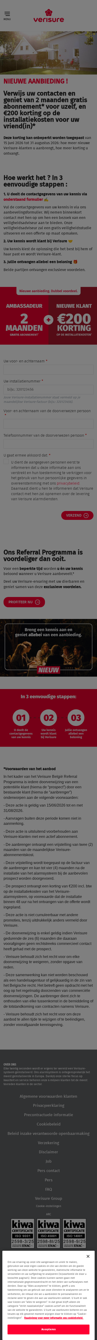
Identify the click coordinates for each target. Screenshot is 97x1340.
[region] (48, 1295)
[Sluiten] (88, 1256)
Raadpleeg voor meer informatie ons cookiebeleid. (53, 1318)
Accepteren (48, 1329)
